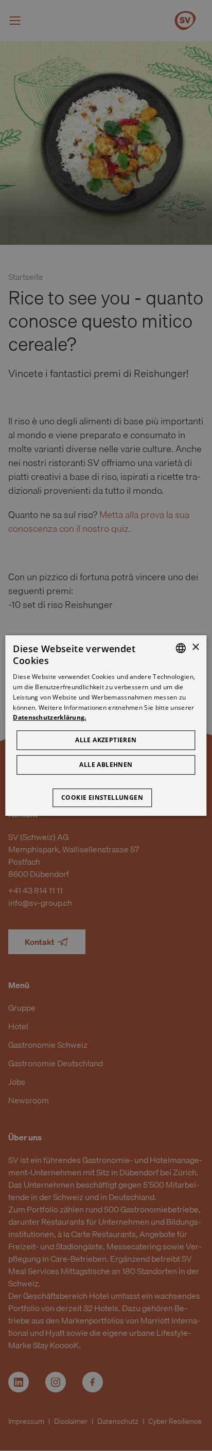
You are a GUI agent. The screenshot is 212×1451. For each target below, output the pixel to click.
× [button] (195, 647)
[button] (106, 792)
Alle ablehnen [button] (105, 764)
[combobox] (181, 648)
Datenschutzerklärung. (49, 717)
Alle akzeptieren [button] (105, 740)
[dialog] (105, 725)
